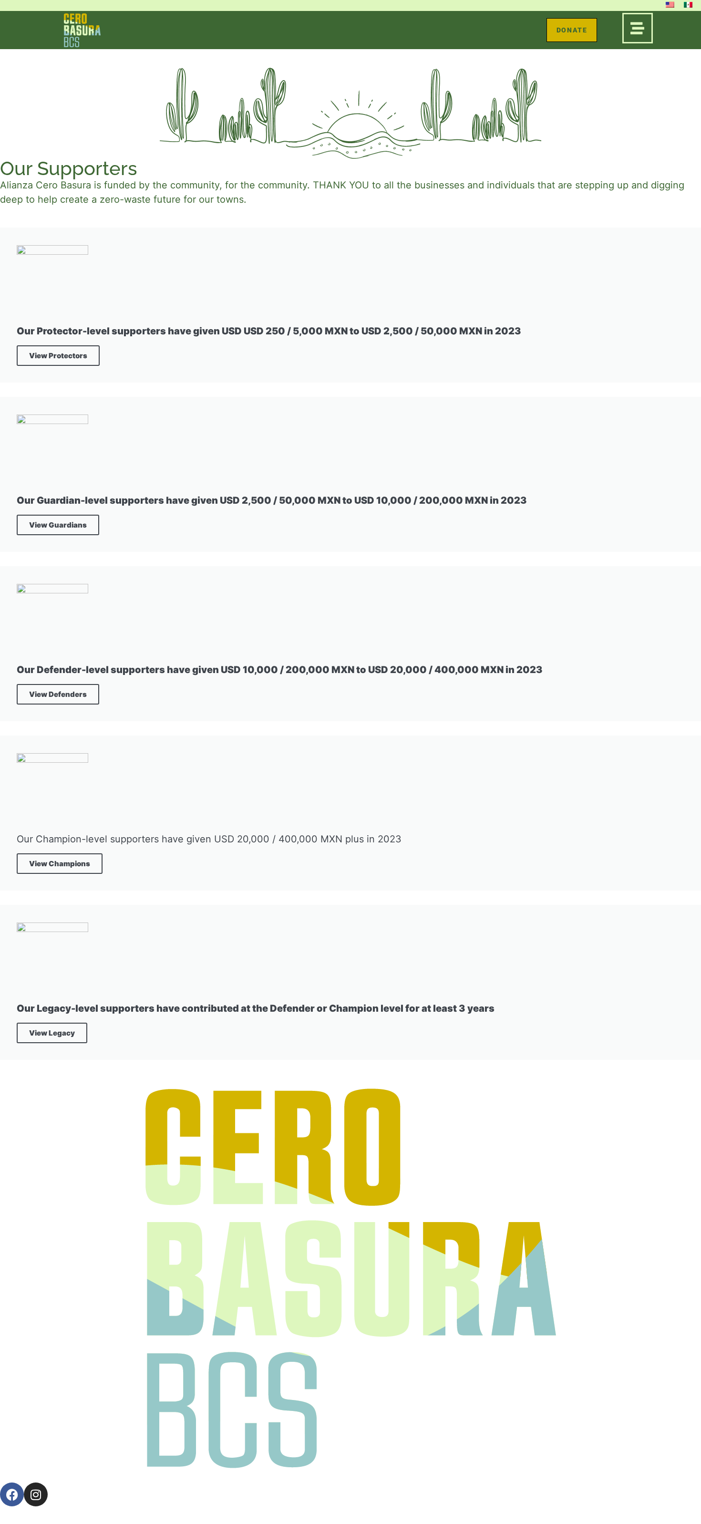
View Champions (59, 863)
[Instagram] (36, 1494)
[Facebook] (12, 1494)
